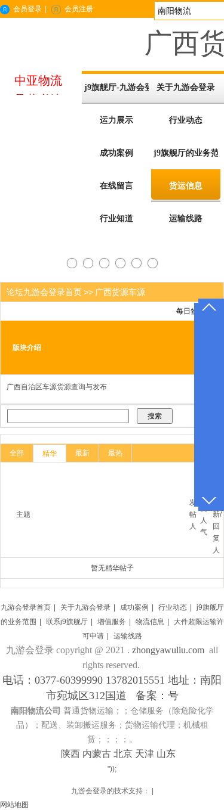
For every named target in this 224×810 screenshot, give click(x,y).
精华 (49, 453)
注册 (137, 311)
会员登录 (27, 9)
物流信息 (150, 621)
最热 (115, 453)
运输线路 (127, 636)
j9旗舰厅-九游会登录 (116, 87)
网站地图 (14, 804)
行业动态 (172, 607)
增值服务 (111, 621)
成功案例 (134, 607)
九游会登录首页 (26, 607)
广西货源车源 (120, 292)
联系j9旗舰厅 (67, 621)
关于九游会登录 (85, 607)
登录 (157, 311)
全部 (17, 453)
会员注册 (79, 9)
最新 (82, 453)
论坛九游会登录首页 (44, 292)
